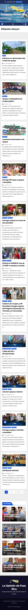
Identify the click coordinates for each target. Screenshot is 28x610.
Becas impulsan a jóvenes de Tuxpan (12, 516)
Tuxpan (9, 301)
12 (18, 492)
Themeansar (14, 603)
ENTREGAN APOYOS (10, 471)
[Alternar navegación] (13, 24)
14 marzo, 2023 (8, 185)
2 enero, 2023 (7, 356)
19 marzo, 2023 (8, 144)
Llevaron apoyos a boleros (12, 392)
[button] (23, 24)
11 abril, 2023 (7, 104)
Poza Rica (5, 217)
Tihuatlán (5, 96)
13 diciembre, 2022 (9, 473)
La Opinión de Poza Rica (14, 14)
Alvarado (6, 563)
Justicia (6, 529)
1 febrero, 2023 (8, 225)
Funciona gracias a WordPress (10, 601)
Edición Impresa (16, 606)
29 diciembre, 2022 (9, 394)
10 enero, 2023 (8, 313)
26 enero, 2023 (8, 268)
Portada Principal (7, 348)
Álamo (4, 55)
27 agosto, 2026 (9, 519)
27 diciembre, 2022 (9, 435)
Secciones (10, 606)
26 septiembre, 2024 (9, 63)
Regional (10, 217)
